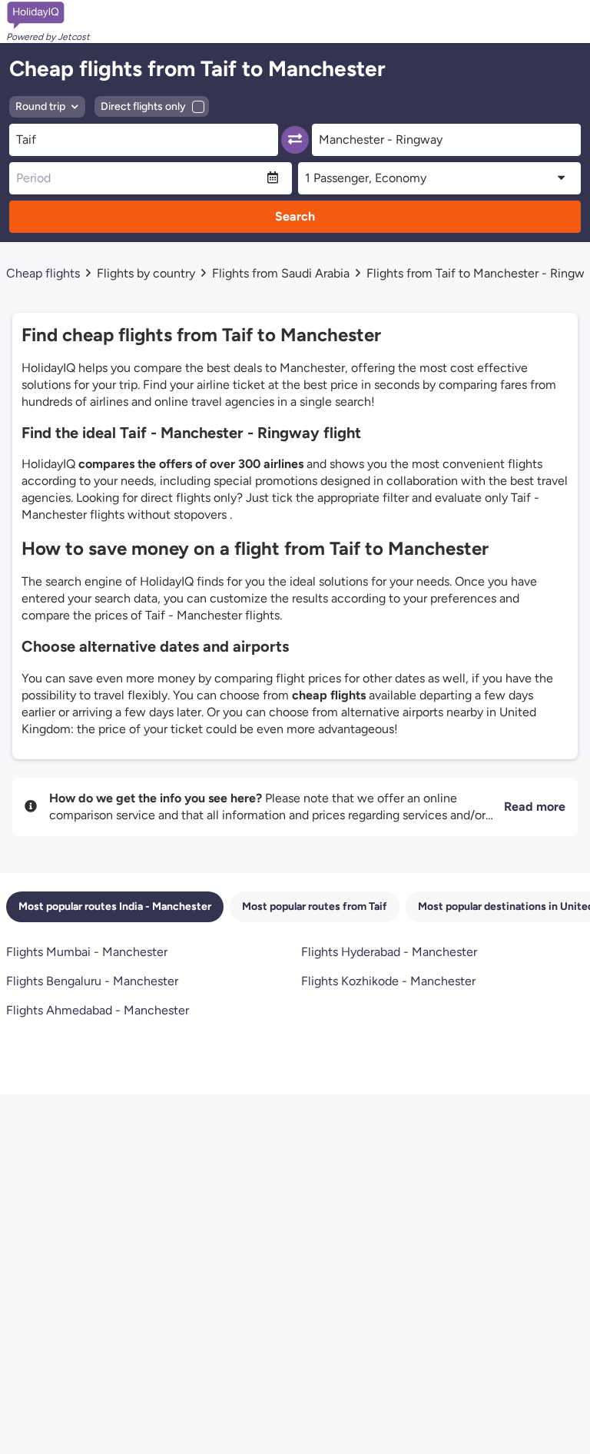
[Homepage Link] (48, 15)
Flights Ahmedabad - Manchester (97, 1010)
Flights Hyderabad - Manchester (389, 951)
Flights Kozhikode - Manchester (388, 981)
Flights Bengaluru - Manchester (92, 981)
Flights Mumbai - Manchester (86, 951)
